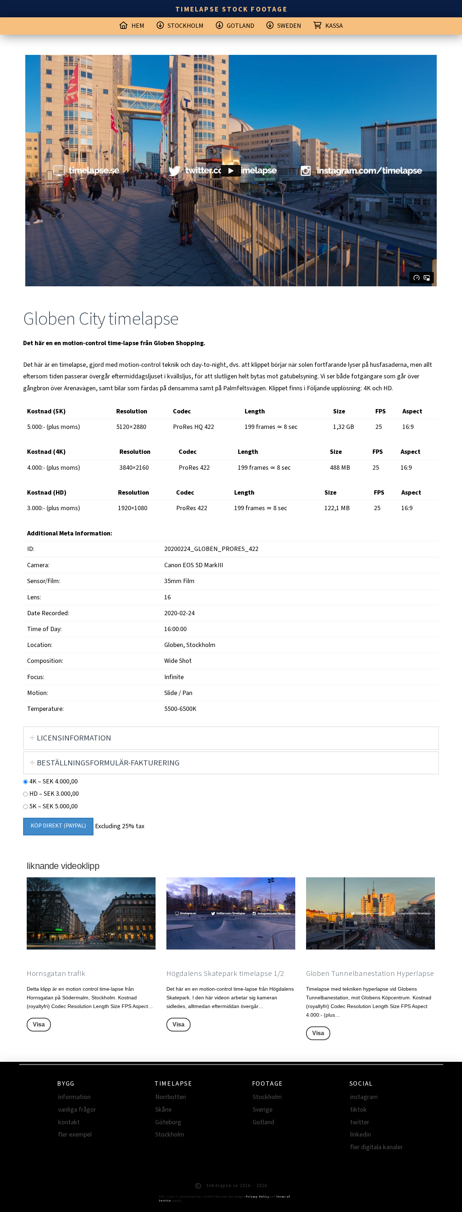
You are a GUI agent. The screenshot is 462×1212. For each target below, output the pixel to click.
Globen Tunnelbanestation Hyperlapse (370, 973)
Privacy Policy (257, 1197)
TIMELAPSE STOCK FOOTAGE (231, 9)
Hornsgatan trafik (56, 973)
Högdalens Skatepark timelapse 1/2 (225, 973)
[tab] (231, 738)
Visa (39, 1024)
